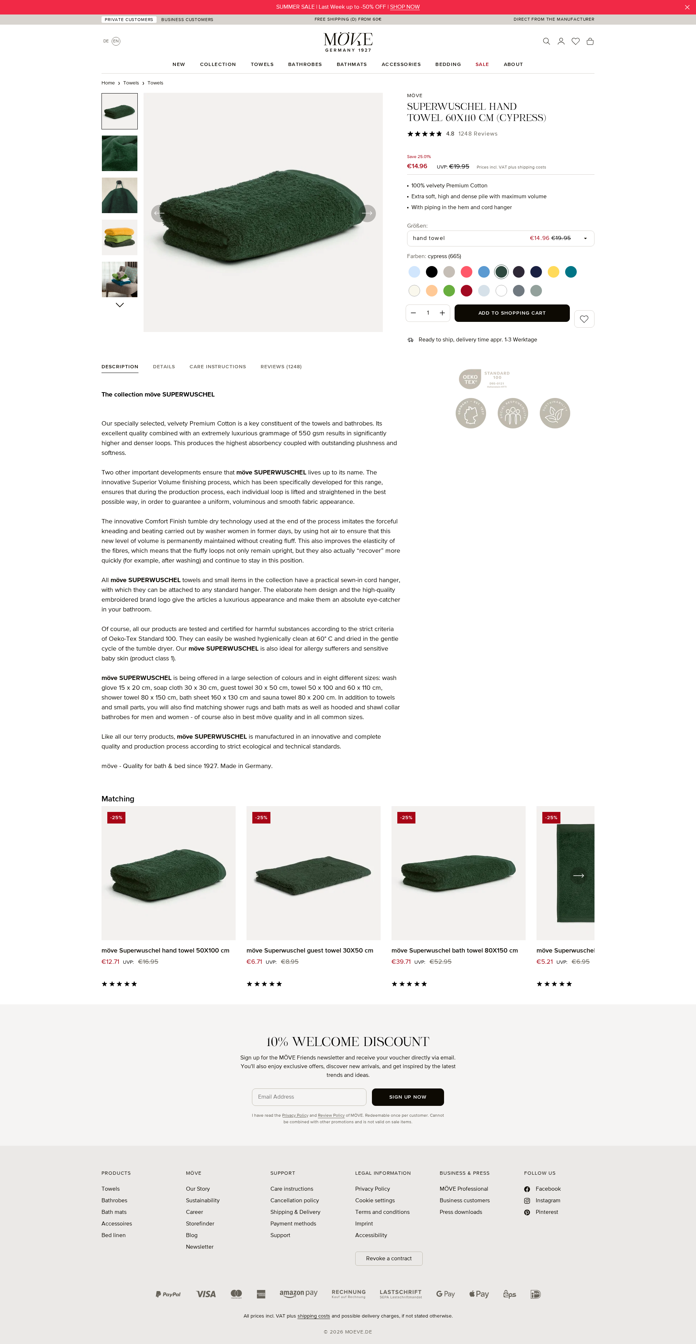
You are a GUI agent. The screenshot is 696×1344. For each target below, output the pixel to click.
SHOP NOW (405, 7)
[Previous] (159, 213)
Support (280, 1236)
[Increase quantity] (442, 313)
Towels (111, 1189)
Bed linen (114, 1236)
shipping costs (314, 1316)
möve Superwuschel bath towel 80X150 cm (455, 950)
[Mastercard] (236, 1294)
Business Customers (187, 20)
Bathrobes (114, 1201)
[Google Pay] (445, 1294)
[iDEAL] (536, 1294)
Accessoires (117, 1224)
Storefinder (200, 1224)
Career (194, 1212)
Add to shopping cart (512, 313)
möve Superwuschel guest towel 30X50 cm (309, 950)
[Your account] (561, 41)
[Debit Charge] (401, 1294)
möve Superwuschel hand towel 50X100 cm (165, 950)
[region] (242, 213)
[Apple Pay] (479, 1294)
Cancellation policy (294, 1201)
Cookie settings (375, 1201)
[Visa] (206, 1294)
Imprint (364, 1224)
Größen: (417, 226)
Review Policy (331, 1115)
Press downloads (461, 1212)
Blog (192, 1236)
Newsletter (200, 1247)
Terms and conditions (382, 1212)
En (116, 41)
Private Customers (129, 20)
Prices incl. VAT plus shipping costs (511, 167)
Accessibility (371, 1236)
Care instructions (291, 1189)
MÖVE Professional (464, 1189)
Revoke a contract (389, 1259)
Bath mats (114, 1212)
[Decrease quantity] (413, 313)
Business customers (465, 1201)
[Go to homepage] (348, 42)
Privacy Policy (295, 1115)
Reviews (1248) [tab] (281, 366)
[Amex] (261, 1294)
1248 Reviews (478, 134)
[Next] (367, 213)
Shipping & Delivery (295, 1212)
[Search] (546, 41)
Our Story (198, 1189)
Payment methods (293, 1224)
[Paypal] (168, 1294)
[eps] (510, 1294)
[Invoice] (348, 1294)
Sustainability (203, 1201)
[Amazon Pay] (299, 1294)
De (106, 41)
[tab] (120, 368)
